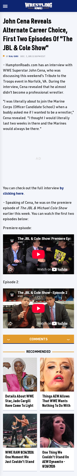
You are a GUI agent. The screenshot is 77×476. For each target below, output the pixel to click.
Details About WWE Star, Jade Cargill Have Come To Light (19, 401)
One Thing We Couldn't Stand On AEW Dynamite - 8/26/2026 (55, 459)
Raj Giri (14, 56)
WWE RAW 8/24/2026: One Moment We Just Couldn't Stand (19, 457)
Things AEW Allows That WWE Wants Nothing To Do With (56, 401)
